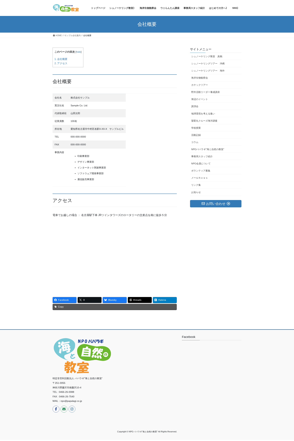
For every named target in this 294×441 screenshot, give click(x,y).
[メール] (64, 409)
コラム (194, 142)
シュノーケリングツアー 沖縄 (208, 63)
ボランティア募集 (200, 170)
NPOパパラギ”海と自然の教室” (207, 149)
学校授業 (196, 128)
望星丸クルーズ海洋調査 (204, 120)
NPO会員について (201, 163)
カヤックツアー (199, 85)
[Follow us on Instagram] (72, 409)
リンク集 (196, 185)
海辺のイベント (199, 99)
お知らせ (196, 192)
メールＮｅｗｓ (199, 177)
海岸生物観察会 (199, 77)
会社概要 (60, 59)
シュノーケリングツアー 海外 (208, 70)
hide (78, 52)
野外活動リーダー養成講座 (205, 92)
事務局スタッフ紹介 (202, 156)
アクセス (60, 63)
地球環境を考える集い (203, 113)
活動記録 (196, 135)
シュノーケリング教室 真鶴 (206, 56)
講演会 (194, 106)
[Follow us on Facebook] (56, 409)
